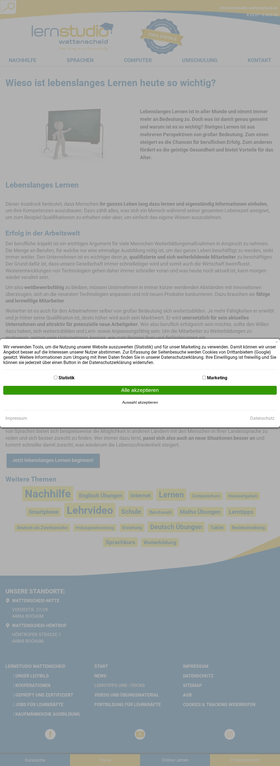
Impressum (16, 418)
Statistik (67, 377)
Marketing (217, 377)
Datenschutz (262, 418)
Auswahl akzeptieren (140, 402)
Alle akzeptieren (140, 390)
